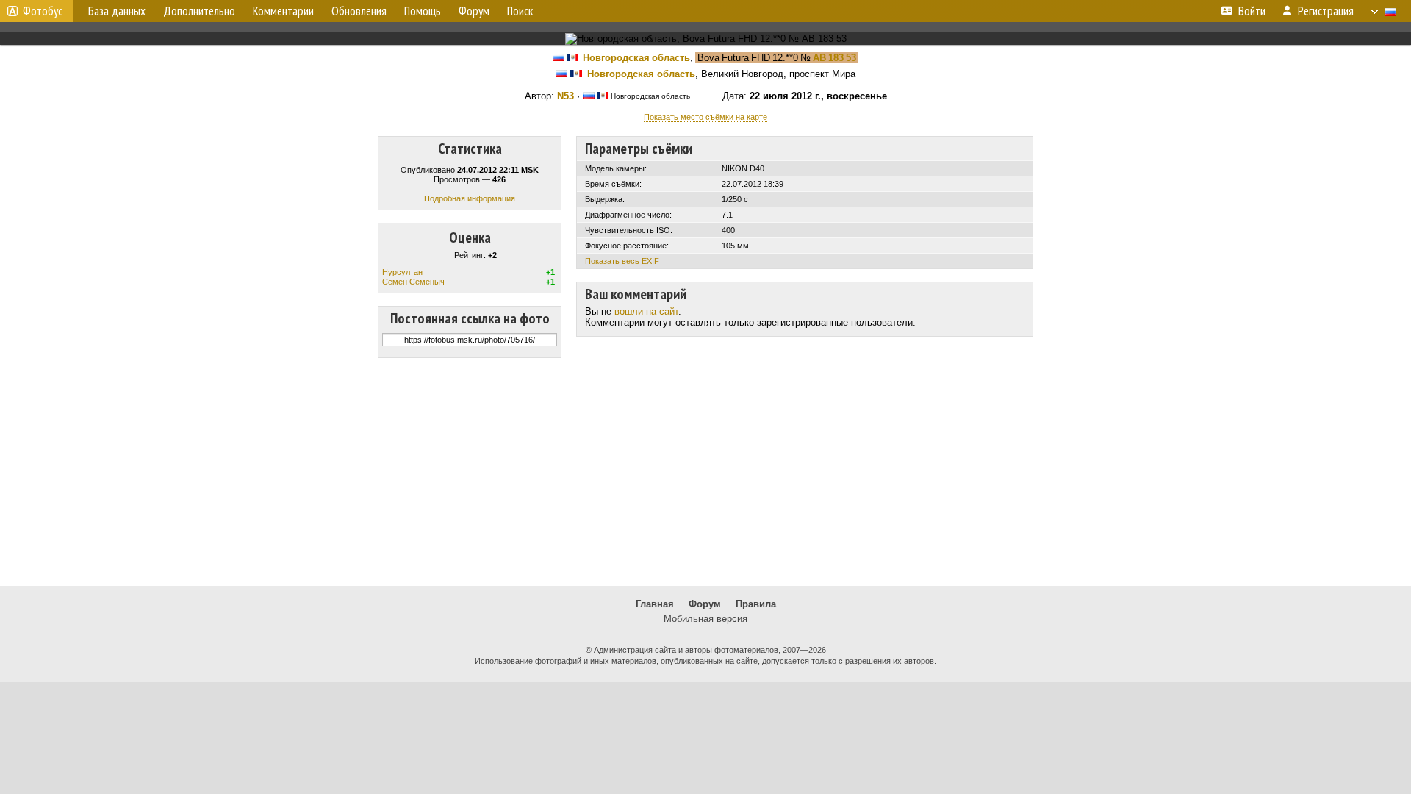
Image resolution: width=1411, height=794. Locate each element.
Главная (655, 603)
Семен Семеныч (413, 281)
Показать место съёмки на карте (705, 116)
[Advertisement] (705, 472)
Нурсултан (402, 272)
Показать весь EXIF (622, 261)
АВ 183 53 (834, 57)
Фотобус (42, 11)
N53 (565, 95)
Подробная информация (469, 198)
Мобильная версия (705, 618)
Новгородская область (636, 57)
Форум (705, 603)
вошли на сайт (646, 311)
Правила (756, 603)
